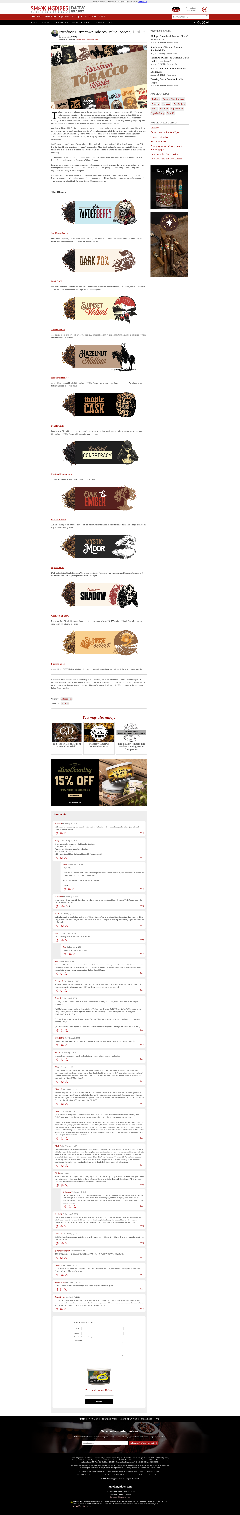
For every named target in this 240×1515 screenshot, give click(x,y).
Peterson (155, 104)
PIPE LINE (45, 22)
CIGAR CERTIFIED (80, 22)
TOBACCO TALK (61, 22)
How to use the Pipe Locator (164, 154)
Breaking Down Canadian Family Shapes (166, 81)
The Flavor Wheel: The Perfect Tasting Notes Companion (131, 746)
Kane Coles (171, 75)
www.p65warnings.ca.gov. (82, 1506)
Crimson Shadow (60, 615)
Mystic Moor (57, 567)
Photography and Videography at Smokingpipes (166, 148)
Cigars (79, 16)
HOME (34, 22)
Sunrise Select (58, 664)
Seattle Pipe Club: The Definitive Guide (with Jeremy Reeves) (169, 59)
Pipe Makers (177, 108)
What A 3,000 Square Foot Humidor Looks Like (168, 70)
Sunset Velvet (58, 329)
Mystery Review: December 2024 (99, 745)
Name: (76, 1328)
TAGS (109, 22)
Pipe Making (157, 113)
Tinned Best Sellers (159, 137)
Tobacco (65, 703)
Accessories (90, 16)
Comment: (77, 1341)
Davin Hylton (171, 53)
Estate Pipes (50, 16)
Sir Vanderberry (59, 233)
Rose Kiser (80, 40)
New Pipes (37, 16)
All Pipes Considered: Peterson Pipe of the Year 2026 (169, 38)
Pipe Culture (179, 104)
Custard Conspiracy (61, 474)
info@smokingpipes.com (120, 1497)
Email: (76, 1333)
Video (154, 108)
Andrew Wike (172, 43)
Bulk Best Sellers (158, 141)
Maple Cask (57, 425)
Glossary (154, 127)
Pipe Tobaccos (66, 16)
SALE (102, 16)
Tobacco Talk (92, 40)
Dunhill (170, 113)
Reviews (155, 99)
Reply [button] (142, 832)
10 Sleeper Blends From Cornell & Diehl (67, 745)
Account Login (191, 8)
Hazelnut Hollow (59, 377)
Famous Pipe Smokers (173, 99)
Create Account (191, 10)
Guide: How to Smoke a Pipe (164, 132)
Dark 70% (56, 281)
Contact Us (142, 2)
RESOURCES (98, 22)
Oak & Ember (58, 519)
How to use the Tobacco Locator (166, 158)
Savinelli (164, 108)
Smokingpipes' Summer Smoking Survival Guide (166, 49)
